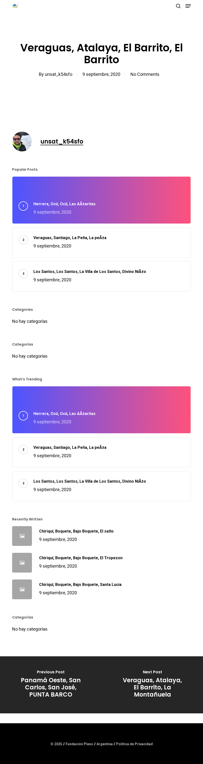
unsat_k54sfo (58, 74)
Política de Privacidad (134, 744)
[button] (188, 5)
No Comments (144, 74)
